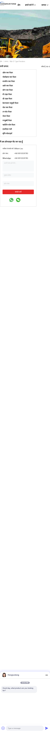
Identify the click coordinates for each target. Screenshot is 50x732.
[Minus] (46, 675)
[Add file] (3, 728)
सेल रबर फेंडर (7, 107)
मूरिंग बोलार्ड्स (7, 133)
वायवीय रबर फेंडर (9, 81)
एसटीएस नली (7, 129)
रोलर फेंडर (6, 116)
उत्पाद (6, 61)
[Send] (47, 728)
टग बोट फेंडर (7, 112)
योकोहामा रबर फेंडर (9, 77)
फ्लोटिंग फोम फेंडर (9, 125)
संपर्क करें (18, 192)
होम (1, 61)
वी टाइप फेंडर (7, 94)
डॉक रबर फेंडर (8, 72)
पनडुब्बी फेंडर (7, 120)
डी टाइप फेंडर (7, 99)
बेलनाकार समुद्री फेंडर (10, 103)
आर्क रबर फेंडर (8, 85)
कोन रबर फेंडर (8, 90)
